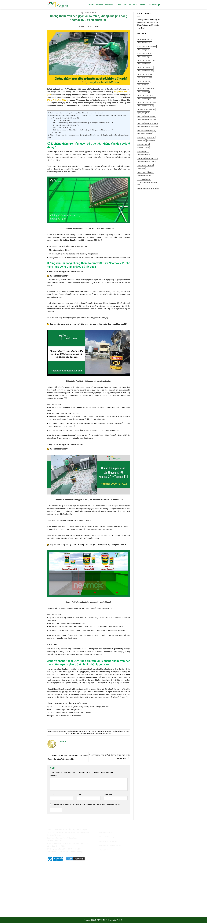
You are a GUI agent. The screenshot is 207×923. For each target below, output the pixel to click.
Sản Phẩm (108, 4)
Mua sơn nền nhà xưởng (144, 133)
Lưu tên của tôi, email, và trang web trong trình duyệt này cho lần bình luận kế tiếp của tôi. (86, 804)
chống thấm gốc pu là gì (144, 53)
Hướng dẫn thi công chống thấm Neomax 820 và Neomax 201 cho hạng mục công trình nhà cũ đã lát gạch (88, 115)
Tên (52, 794)
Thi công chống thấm (144, 179)
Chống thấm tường (143, 92)
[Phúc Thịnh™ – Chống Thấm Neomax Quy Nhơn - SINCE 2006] (57, 4)
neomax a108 (151, 140)
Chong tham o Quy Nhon (145, 39)
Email (79, 794)
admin (97, 26)
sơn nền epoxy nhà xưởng (145, 172)
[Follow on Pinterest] (106, 859)
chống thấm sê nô (143, 85)
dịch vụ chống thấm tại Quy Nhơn (147, 123)
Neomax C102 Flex (143, 144)
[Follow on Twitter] (102, 859)
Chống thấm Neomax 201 (105, 731)
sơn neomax (141, 168)
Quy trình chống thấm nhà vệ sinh (147, 158)
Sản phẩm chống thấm (144, 175)
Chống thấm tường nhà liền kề (146, 99)
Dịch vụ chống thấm (88, 13)
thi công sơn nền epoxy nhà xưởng (148, 188)
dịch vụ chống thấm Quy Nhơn (146, 119)
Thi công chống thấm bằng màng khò (147, 183)
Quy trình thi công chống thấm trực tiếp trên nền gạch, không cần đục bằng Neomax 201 (85, 130)
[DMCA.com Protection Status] (75, 859)
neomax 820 (151, 137)
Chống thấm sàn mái (143, 81)
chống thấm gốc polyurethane (146, 46)
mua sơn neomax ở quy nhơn (146, 130)
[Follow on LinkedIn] (110, 859)
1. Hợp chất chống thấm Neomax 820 (66, 118)
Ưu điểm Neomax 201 (64, 127)
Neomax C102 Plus (143, 147)
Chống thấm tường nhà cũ (145, 95)
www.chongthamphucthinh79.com (68, 716)
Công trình (127, 4)
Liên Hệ (142, 4)
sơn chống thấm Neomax (145, 165)
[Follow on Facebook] (98, 859)
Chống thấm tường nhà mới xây (146, 102)
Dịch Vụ (118, 4)
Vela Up (120, 920)
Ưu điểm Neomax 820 (64, 120)
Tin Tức (135, 4)
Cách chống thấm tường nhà (146, 109)
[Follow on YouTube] (114, 859)
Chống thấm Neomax (89, 731)
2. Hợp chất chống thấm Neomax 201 (66, 125)
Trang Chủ (90, 4)
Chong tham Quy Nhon (87, 733)
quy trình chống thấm (143, 154)
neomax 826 (141, 140)
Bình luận (53, 776)
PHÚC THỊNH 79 (102, 920)
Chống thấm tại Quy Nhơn (145, 106)
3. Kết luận (57, 132)
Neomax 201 (141, 137)
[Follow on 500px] (118, 859)
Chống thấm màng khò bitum (146, 60)
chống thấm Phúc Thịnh (73, 733)
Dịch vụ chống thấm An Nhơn (146, 116)
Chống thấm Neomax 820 (121, 731)
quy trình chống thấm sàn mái (146, 161)
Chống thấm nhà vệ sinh (144, 74)
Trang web (108, 794)
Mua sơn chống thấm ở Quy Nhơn (147, 126)
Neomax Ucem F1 (142, 151)
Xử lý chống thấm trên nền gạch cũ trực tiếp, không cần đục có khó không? (76, 113)
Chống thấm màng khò (144, 57)
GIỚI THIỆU (99, 4)
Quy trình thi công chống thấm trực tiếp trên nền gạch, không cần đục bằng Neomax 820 (85, 123)
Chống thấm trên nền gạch (103, 733)
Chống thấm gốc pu (143, 50)
